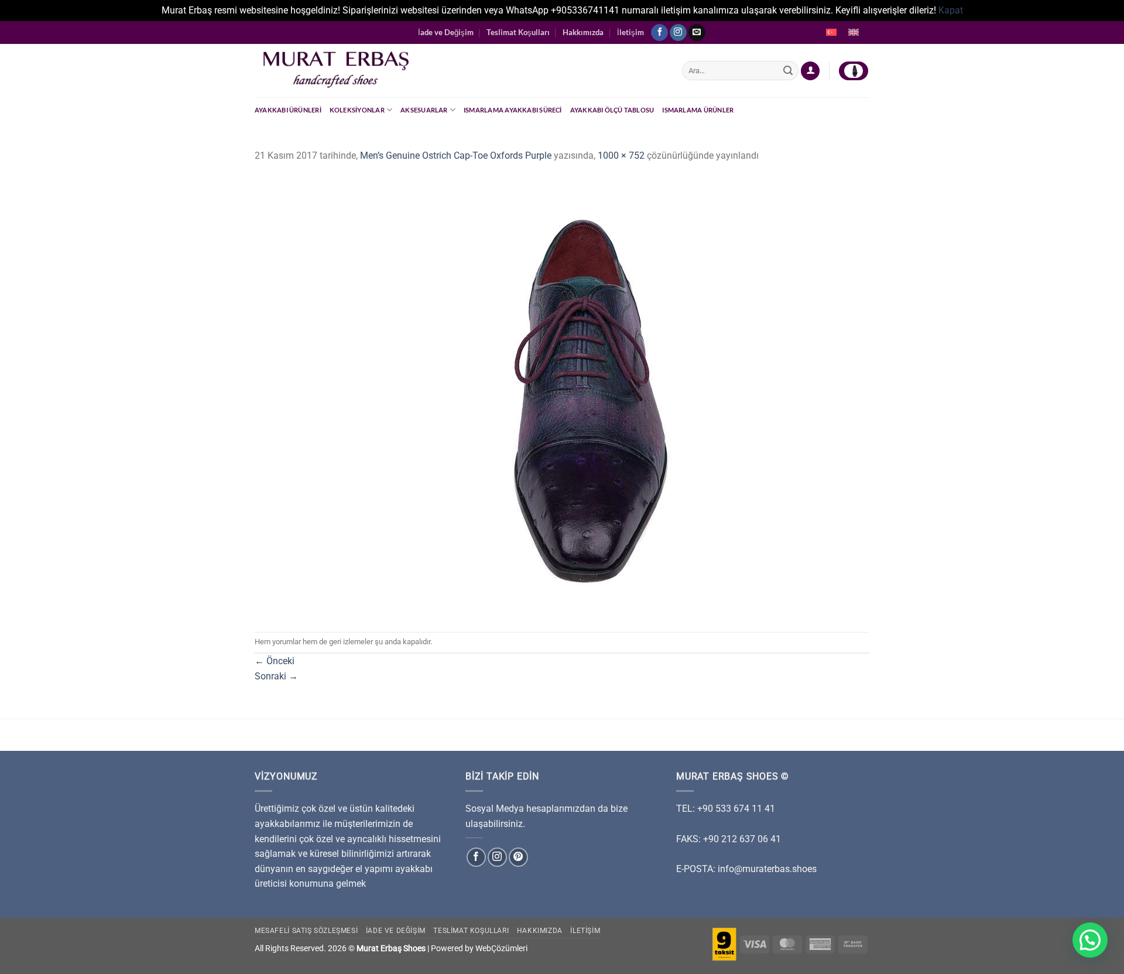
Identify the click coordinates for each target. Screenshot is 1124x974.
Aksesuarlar (423, 110)
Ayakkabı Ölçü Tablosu (612, 110)
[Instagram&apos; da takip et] (678, 33)
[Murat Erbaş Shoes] (459, 70)
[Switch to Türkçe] (831, 33)
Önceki (274, 661)
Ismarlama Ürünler (698, 110)
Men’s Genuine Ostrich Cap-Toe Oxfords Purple (455, 155)
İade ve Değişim (446, 32)
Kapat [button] (950, 10)
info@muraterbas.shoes (767, 868)
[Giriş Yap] (810, 71)
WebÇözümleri (501, 949)
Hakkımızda (583, 32)
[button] (1090, 940)
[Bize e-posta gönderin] (696, 33)
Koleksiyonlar (357, 110)
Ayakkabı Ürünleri (288, 110)
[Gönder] (788, 71)
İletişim (630, 32)
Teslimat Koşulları (518, 32)
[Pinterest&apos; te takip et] (518, 857)
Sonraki (276, 676)
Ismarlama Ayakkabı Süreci (513, 110)
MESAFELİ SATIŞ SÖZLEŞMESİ (306, 931)
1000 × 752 (621, 155)
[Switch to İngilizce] (853, 33)
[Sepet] (853, 71)
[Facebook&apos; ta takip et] (659, 33)
